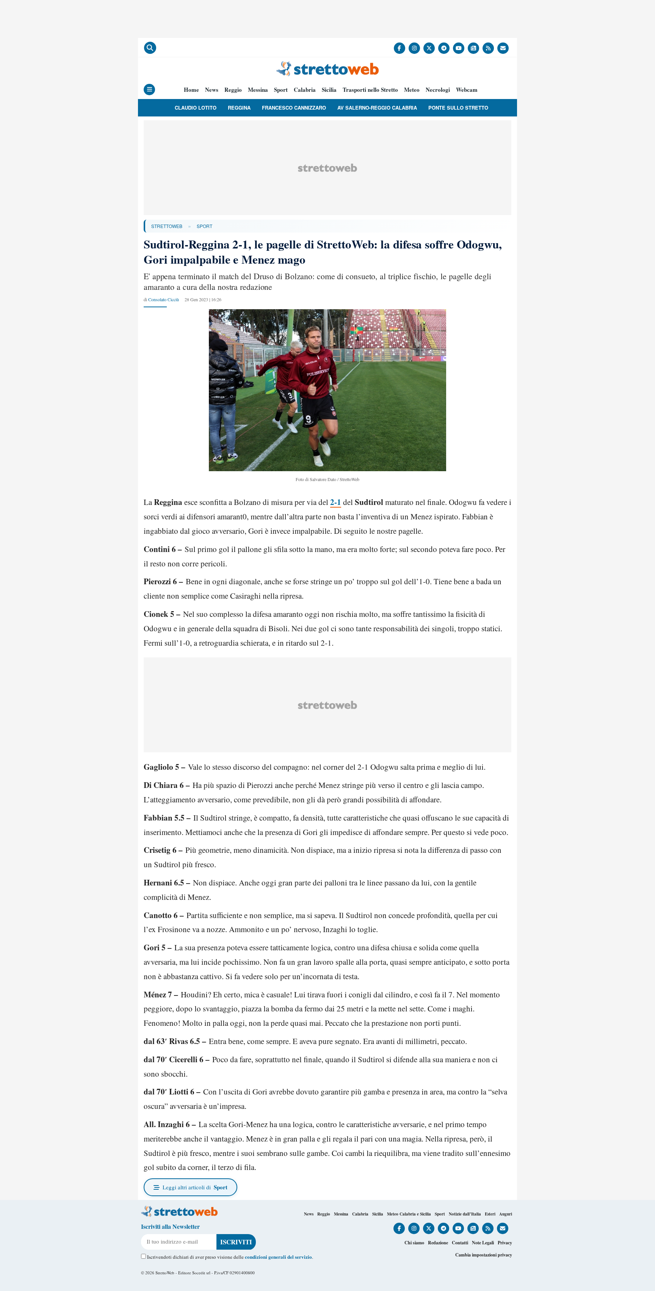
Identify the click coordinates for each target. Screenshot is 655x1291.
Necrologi (438, 90)
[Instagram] (414, 48)
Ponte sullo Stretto (458, 107)
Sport (281, 90)
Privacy (505, 1242)
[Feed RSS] (488, 48)
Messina (258, 90)
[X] (429, 48)
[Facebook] (399, 48)
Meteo (412, 90)
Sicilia (329, 90)
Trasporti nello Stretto (370, 90)
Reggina (239, 107)
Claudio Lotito (195, 107)
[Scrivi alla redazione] (503, 48)
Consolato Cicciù (163, 299)
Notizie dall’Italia (465, 1214)
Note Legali (483, 1242)
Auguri (505, 1214)
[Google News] (473, 48)
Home (191, 90)
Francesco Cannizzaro (294, 107)
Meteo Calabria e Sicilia (409, 1214)
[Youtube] (458, 48)
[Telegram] (444, 48)
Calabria (305, 90)
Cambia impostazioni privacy (483, 1255)
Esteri (490, 1214)
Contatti (460, 1242)
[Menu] (149, 89)
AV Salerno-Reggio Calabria (377, 107)
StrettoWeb (166, 226)
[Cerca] (150, 48)
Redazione (438, 1242)
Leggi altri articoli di (195, 1187)
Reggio (233, 90)
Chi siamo (414, 1242)
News (211, 90)
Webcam (467, 90)
